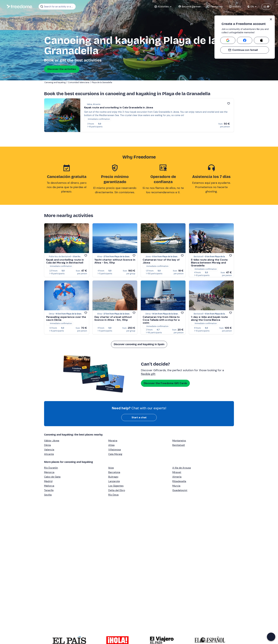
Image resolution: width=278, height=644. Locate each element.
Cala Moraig (115, 454)
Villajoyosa (114, 449)
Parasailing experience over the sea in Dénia (66, 318)
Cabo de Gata (52, 476)
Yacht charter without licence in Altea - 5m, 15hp (114, 261)
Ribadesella (179, 481)
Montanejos (179, 440)
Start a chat (139, 417)
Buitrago (113, 476)
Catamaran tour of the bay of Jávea (161, 261)
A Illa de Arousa (181, 467)
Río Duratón (51, 467)
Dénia (47, 445)
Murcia (176, 485)
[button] (271, 637)
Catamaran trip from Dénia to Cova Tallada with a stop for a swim (161, 319)
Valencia (49, 449)
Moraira (112, 440)
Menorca (49, 472)
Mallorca (49, 485)
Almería (176, 476)
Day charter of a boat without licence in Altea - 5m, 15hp (113, 318)
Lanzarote (114, 481)
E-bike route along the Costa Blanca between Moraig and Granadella (209, 262)
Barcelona (114, 472)
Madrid (48, 481)
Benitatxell (178, 445)
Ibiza (111, 467)
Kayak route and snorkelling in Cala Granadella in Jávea (118, 107)
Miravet (176, 472)
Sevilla (48, 494)
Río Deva (113, 494)
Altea (111, 445)
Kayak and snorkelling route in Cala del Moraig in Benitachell (65, 261)
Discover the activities (61, 69)
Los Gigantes (116, 485)
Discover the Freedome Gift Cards (165, 383)
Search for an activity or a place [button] (59, 6)
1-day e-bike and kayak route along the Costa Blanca (209, 318)
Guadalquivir (179, 490)
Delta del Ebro (116, 490)
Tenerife (49, 490)
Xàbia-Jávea (51, 440)
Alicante (49, 454)
